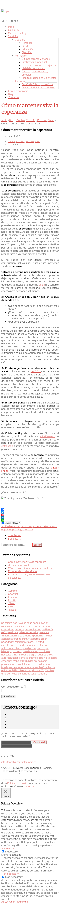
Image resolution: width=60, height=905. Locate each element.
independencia (24, 635)
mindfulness (47, 436)
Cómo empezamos (19, 90)
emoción (6, 673)
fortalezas (51, 526)
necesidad (7, 654)
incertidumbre (9, 644)
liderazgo (6, 651)
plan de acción (30, 651)
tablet (22, 632)
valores (30, 641)
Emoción (42, 120)
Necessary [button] (7, 848)
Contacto (13, 97)
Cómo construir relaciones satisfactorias (31, 568)
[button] (9, 20)
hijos (46, 657)
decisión (35, 663)
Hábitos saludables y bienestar (39, 77)
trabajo (17, 660)
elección (43, 644)
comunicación (40, 622)
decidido (36, 371)
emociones (32, 644)
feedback (13, 632)
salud (33, 673)
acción (5, 526)
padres (32, 625)
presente (44, 632)
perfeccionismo (28, 657)
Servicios (13, 36)
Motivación (38, 670)
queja (42, 284)
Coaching (20, 39)
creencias (6, 660)
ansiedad (27, 622)
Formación (21, 55)
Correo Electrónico (13, 686)
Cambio (20, 120)
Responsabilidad (21, 673)
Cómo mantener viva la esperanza (27, 561)
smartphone (29, 648)
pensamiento (8, 663)
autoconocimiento (11, 648)
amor (44, 638)
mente (48, 625)
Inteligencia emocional (34, 61)
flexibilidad (28, 660)
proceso (17, 651)
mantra (18, 654)
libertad (39, 641)
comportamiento (32, 667)
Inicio (11, 26)
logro (33, 654)
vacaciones (20, 625)
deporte (19, 629)
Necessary (11, 851)
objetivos (6, 529)
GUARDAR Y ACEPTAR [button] (14, 902)
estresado (7, 445)
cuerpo (53, 657)
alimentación (8, 635)
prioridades (7, 641)
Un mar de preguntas (20, 564)
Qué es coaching (17, 33)
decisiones (26, 526)
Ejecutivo (27, 52)
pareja (36, 638)
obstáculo (44, 651)
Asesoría (20, 81)
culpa (40, 657)
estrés (5, 670)
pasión (37, 635)
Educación (28, 49)
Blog (10, 94)
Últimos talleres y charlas (36, 58)
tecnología (42, 648)
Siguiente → (15, 538)
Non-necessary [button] (10, 873)
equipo (26, 654)
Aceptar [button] (30, 786)
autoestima (15, 667)
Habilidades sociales (33, 68)
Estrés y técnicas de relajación (39, 65)
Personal (27, 42)
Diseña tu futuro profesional (37, 84)
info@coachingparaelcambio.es (18, 761)
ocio (44, 660)
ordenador (32, 632)
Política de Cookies (27, 774)
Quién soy (13, 29)
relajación (20, 641)
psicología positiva (22, 529)
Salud (25, 45)
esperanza (39, 526)
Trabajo (12, 609)
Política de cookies (17, 783)
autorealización (9, 657)
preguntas (27, 638)
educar (40, 625)
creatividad (7, 629)
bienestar (14, 526)
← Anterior (14, 535)
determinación (33, 629)
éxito (4, 632)
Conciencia (48, 667)
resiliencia (47, 629)
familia (4, 667)
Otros (11, 603)
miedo (21, 644)
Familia (12, 600)
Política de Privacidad (9, 774)
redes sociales (45, 654)
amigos (38, 660)
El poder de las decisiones (22, 571)
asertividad (7, 625)
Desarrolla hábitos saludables (38, 87)
